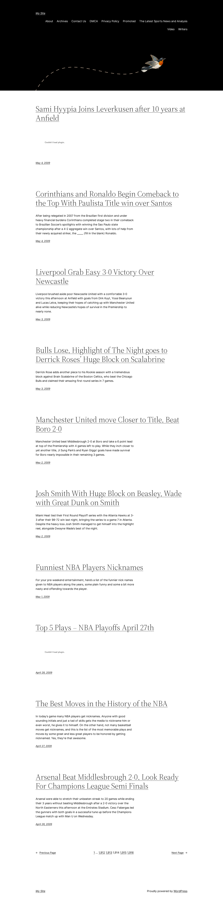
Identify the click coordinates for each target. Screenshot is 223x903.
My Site (40, 13)
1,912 (102, 852)
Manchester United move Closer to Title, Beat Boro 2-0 (107, 424)
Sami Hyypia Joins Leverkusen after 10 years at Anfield (110, 113)
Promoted (129, 21)
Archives (62, 21)
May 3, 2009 (43, 319)
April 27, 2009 (44, 745)
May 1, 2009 (43, 596)
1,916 (130, 852)
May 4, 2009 (43, 162)
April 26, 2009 (44, 824)
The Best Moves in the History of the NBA (102, 703)
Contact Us (78, 21)
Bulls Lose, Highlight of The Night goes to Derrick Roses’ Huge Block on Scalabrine (101, 355)
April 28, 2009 (44, 672)
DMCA (94, 21)
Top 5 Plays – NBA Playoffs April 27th (95, 627)
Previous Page (46, 852)
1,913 (109, 852)
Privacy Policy (110, 21)
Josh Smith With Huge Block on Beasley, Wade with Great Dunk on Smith (109, 498)
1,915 (123, 852)
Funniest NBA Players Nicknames (89, 567)
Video (171, 29)
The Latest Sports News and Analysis (163, 21)
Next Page (179, 852)
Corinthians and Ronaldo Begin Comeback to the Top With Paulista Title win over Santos (107, 198)
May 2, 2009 (43, 462)
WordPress (180, 891)
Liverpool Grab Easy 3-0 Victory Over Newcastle (95, 276)
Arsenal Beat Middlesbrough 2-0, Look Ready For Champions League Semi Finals (107, 781)
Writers (182, 29)
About (49, 21)
